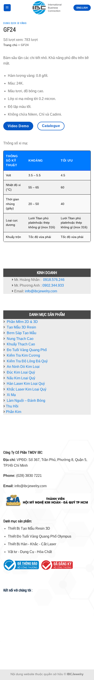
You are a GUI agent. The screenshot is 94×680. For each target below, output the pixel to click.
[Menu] (7, 7)
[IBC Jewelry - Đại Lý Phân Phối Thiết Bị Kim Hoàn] (47, 8)
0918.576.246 (53, 280)
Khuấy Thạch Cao (20, 344)
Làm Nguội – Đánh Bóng (26, 400)
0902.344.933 (53, 285)
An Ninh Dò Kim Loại (23, 367)
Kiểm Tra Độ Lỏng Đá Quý (27, 361)
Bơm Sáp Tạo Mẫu (21, 333)
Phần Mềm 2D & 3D (22, 322)
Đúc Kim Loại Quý (21, 372)
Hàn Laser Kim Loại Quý (26, 383)
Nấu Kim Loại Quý (21, 378)
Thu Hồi (12, 406)
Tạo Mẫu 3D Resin (21, 327)
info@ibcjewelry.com (41, 291)
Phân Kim (13, 412)
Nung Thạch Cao (20, 339)
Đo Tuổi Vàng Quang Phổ (27, 350)
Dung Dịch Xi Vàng (15, 23)
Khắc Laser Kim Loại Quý (26, 389)
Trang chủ (10, 45)
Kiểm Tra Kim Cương (23, 355)
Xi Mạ (11, 395)
